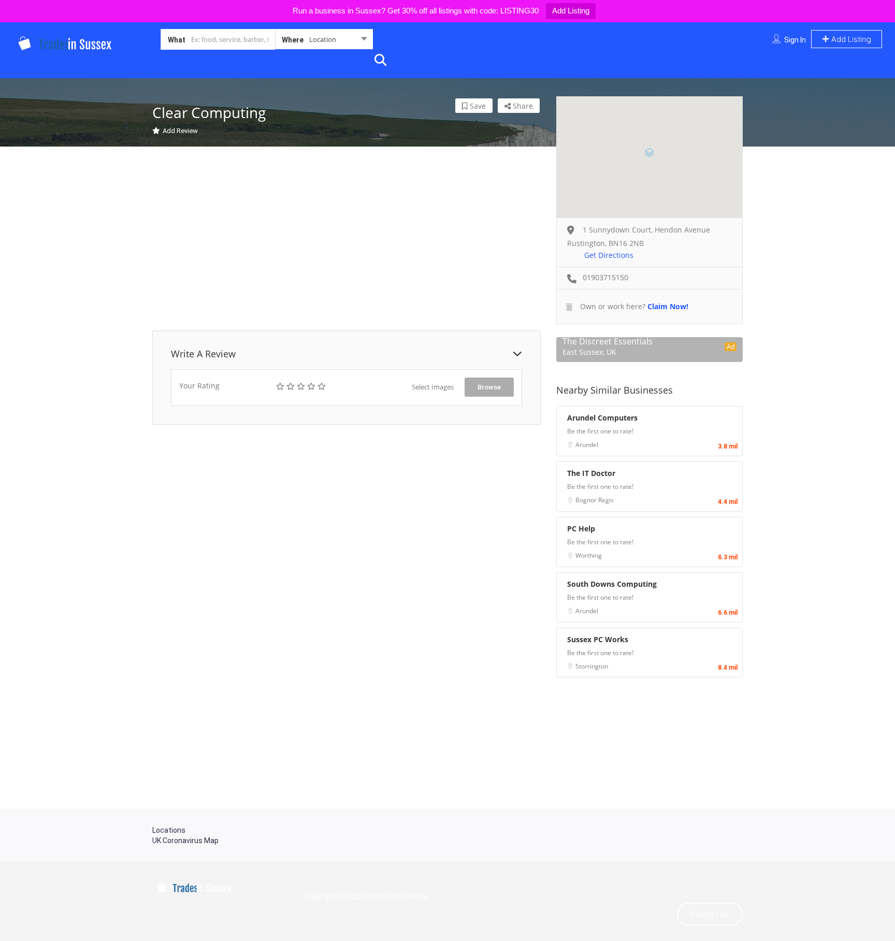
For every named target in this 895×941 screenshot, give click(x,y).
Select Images (433, 387)
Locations (168, 830)
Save (477, 106)
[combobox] (324, 41)
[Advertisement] (346, 239)
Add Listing (570, 10)
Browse (489, 387)
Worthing (588, 555)
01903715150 (605, 277)
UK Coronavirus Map (185, 840)
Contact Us (710, 914)
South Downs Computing (612, 584)
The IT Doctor (591, 473)
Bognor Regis (594, 500)
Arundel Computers (602, 418)
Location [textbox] (322, 39)
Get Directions (608, 255)
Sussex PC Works (597, 639)
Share (522, 106)
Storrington (591, 666)
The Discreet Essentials (607, 341)
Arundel (586, 444)
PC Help (581, 528)
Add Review (180, 131)
